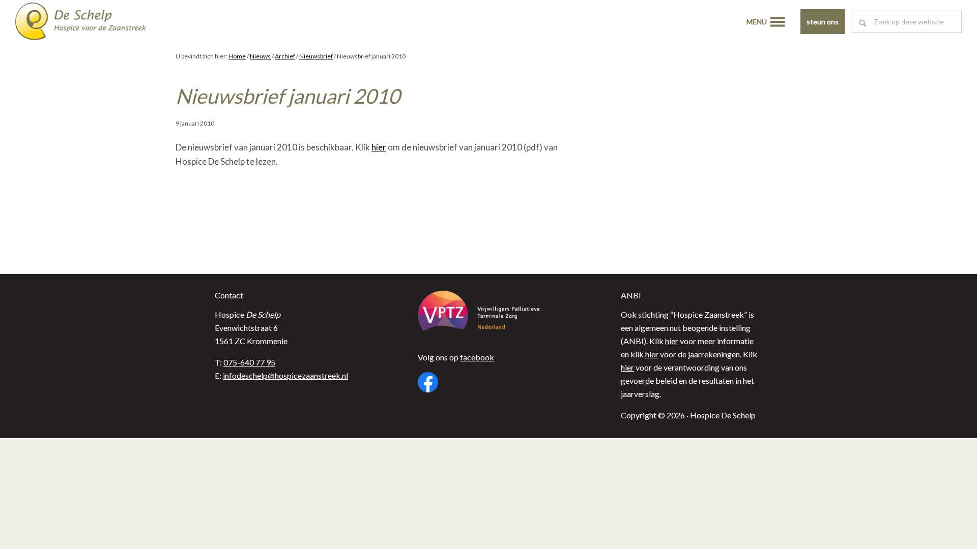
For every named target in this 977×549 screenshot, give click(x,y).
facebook (477, 357)
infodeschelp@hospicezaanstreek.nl (285, 375)
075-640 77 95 (249, 362)
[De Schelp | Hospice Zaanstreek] (89, 23)
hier (378, 147)
